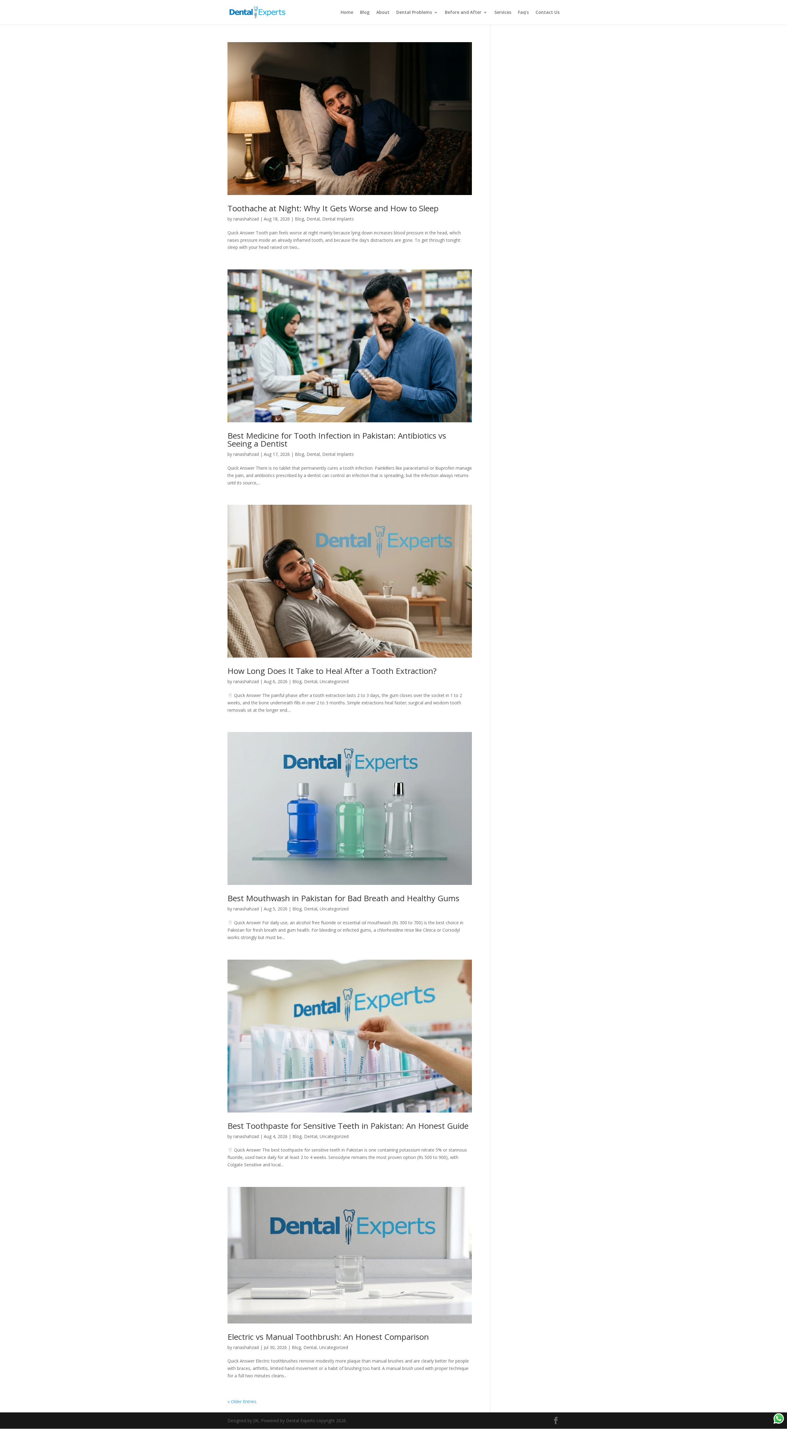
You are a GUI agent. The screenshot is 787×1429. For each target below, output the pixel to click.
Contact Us (548, 12)
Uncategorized (334, 681)
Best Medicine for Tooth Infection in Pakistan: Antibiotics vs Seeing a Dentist (336, 439)
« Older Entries (241, 1401)
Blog (365, 12)
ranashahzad (246, 219)
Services (502, 12)
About (383, 12)
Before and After (463, 12)
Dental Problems (414, 12)
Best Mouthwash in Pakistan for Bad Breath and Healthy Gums (343, 898)
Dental (313, 219)
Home (347, 12)
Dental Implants (338, 219)
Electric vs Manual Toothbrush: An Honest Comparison (328, 1336)
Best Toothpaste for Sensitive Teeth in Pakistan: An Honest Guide (348, 1125)
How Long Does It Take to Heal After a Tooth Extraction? (332, 670)
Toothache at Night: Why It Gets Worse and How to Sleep (333, 208)
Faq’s (523, 12)
